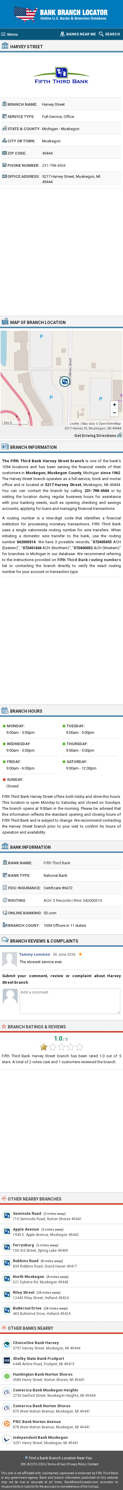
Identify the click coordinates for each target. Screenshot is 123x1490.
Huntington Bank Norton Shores (43, 1374)
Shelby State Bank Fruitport (38, 1358)
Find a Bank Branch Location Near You (60, 1458)
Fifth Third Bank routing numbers (89, 560)
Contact (93, 1464)
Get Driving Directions (95, 435)
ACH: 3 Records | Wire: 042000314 (73, 900)
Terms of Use (56, 1464)
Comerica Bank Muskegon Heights (45, 1390)
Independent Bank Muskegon (40, 1437)
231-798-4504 (53, 165)
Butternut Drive (27, 1308)
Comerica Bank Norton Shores (41, 1406)
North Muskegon (28, 1276)
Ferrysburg (23, 1245)
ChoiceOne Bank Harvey (36, 1342)
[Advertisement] (61, 251)
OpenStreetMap (110, 423)
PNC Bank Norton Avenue (37, 1421)
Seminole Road (27, 1213)
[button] (61, 378)
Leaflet (74, 423)
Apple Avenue (26, 1229)
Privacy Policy (76, 1464)
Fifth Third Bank (57, 863)
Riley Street (23, 1292)
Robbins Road (26, 1261)
